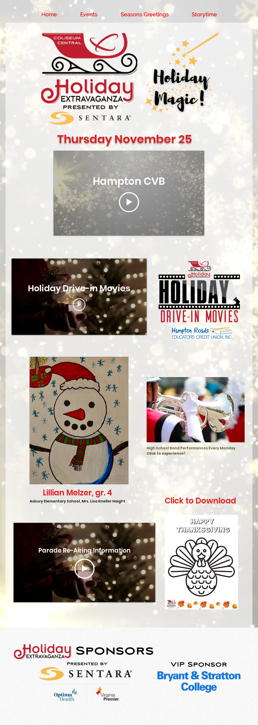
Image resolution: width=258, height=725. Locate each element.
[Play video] (129, 202)
